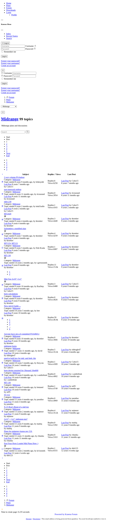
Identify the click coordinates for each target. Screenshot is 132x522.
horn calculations (11, 294)
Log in (4, 56)
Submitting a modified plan (15, 228)
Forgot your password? (10, 61)
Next (8, 153)
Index (8, 34)
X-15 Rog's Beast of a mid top (16, 407)
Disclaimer (36, 519)
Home (8, 3)
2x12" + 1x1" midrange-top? (15, 419)
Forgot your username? (10, 63)
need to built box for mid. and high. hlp (20, 358)
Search (9, 38)
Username (29, 46)
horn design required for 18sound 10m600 (21, 370)
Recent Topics (12, 36)
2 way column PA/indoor (14, 177)
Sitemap (29, 519)
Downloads (11, 10)
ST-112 (7, 395)
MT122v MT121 (11, 243)
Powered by (59, 514)
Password (29, 49)
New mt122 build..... (12, 306)
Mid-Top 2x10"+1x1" (13, 279)
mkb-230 (7, 202)
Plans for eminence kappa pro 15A (18, 431)
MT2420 (7, 214)
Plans (8, 5)
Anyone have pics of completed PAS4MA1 (21, 334)
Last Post (7, 184)
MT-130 (7, 255)
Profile (14, 15)
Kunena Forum (71, 514)
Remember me (10, 52)
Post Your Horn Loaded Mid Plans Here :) (21, 443)
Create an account (8, 65)
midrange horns (10, 346)
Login (8, 12)
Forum (9, 8)
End (8, 156)
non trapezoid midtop (12, 189)
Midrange (9, 119)
